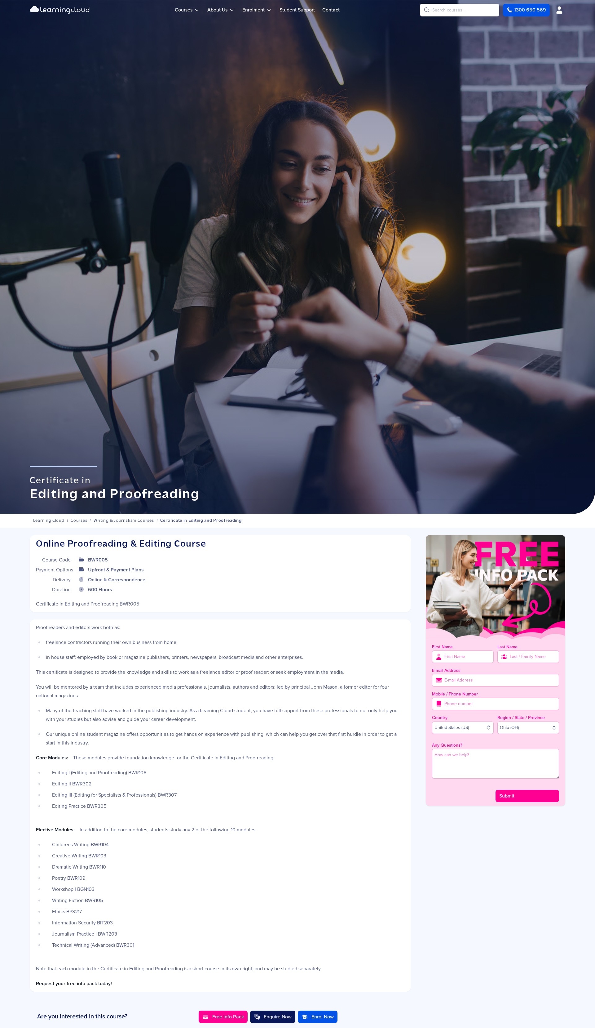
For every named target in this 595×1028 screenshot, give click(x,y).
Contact (331, 9)
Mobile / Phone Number (455, 694)
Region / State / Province (521, 717)
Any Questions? (447, 745)
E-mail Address (446, 670)
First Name (442, 647)
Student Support (297, 9)
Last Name (507, 647)
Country (439, 717)
